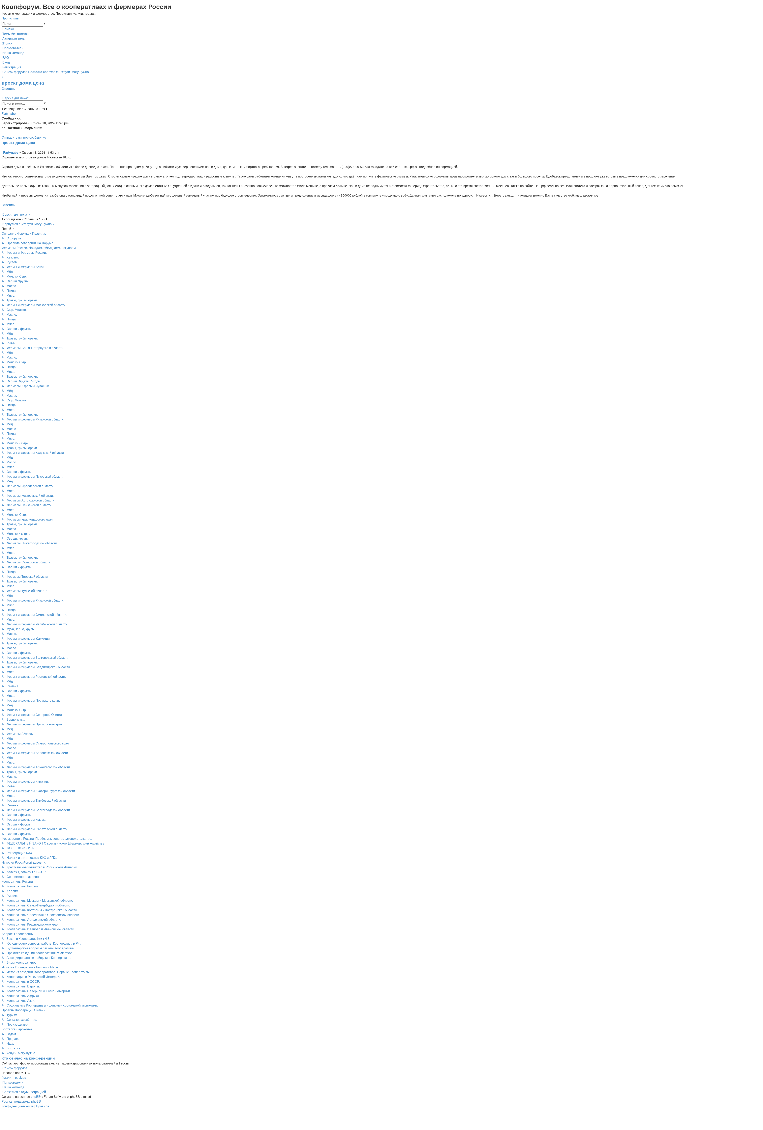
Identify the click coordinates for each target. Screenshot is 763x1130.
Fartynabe (9, 113)
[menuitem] (15, 33)
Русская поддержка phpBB (21, 1101)
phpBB (36, 1096)
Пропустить (10, 18)
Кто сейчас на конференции (28, 1058)
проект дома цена (23, 82)
